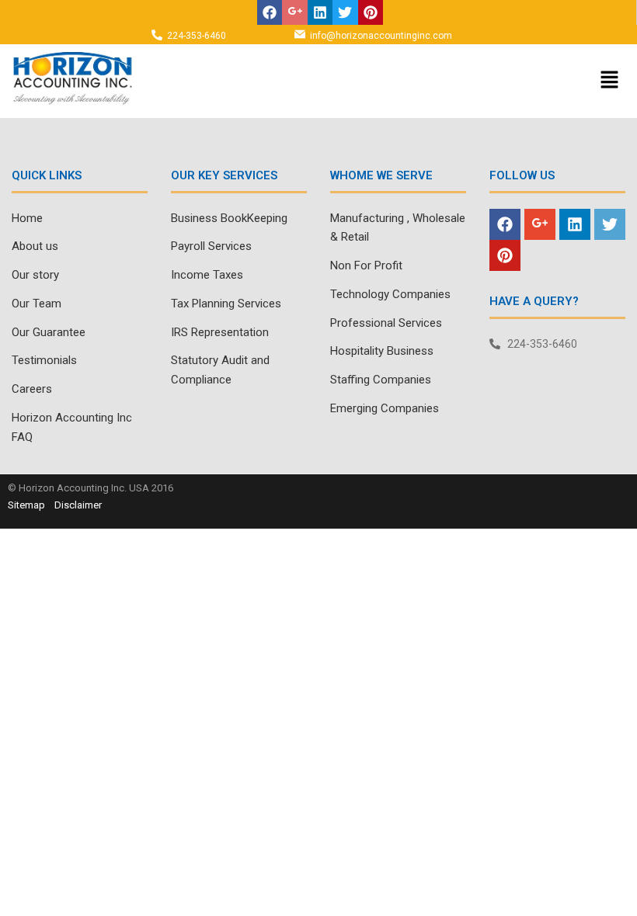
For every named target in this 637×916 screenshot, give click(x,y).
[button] (609, 81)
